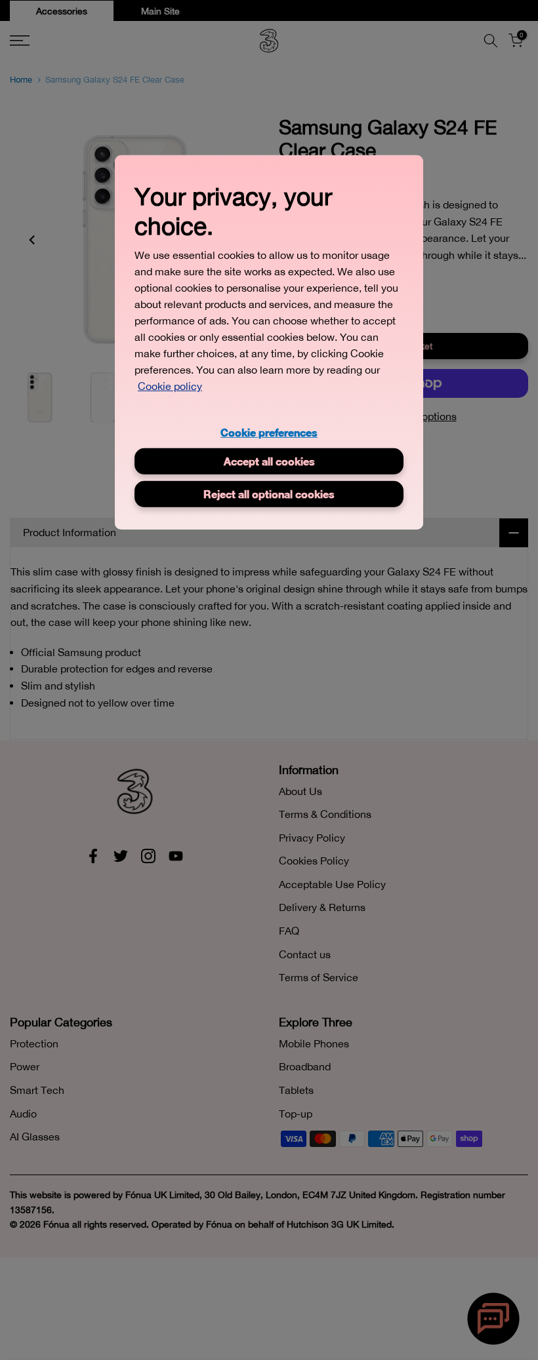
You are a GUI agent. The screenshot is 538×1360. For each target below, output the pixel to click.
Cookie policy (170, 386)
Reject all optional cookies (269, 493)
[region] (269, 342)
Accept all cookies (269, 460)
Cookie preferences (269, 432)
